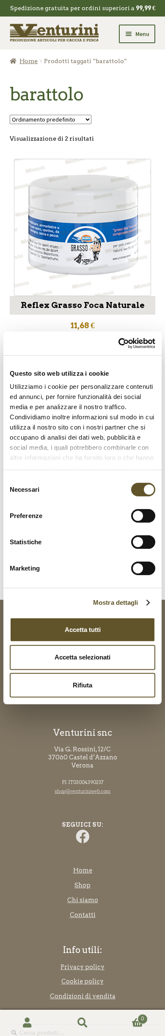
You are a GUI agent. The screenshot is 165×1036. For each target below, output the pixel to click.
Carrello (127, 1016)
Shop (82, 885)
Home (28, 61)
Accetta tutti (83, 629)
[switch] (143, 515)
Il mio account (27, 1023)
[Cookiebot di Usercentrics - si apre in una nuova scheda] (118, 343)
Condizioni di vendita (83, 996)
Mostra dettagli (115, 602)
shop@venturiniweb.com (82, 791)
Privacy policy (82, 967)
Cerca (82, 1023)
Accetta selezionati (82, 657)
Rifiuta (82, 685)
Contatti (83, 915)
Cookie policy (82, 981)
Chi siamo (82, 900)
